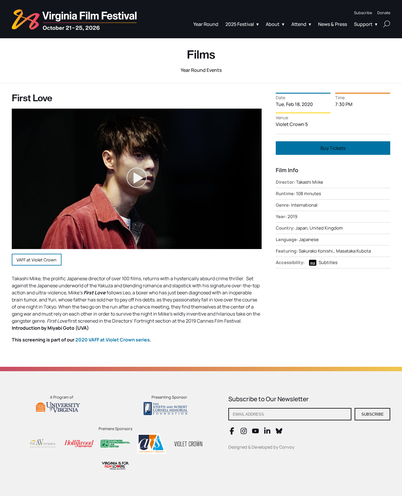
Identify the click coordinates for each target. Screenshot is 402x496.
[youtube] (255, 432)
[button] (363, 13)
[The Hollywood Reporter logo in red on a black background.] (79, 444)
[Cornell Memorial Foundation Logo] (169, 409)
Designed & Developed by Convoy (261, 447)
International (304, 205)
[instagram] (243, 432)
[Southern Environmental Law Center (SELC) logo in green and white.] (115, 444)
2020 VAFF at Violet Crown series (112, 339)
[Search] (386, 23)
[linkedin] (267, 432)
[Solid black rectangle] (188, 444)
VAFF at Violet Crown (36, 260)
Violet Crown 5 (292, 124)
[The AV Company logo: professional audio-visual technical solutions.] (42, 444)
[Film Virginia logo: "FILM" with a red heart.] (115, 466)
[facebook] (231, 432)
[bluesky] (279, 432)
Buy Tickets (332, 148)
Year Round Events (201, 70)
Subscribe (372, 414)
